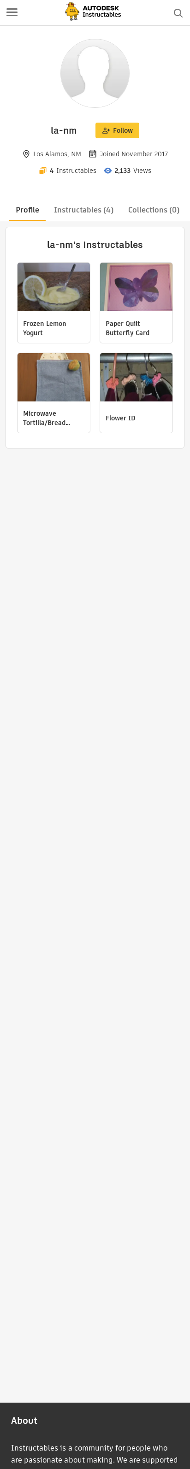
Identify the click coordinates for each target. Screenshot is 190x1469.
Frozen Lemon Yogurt (44, 328)
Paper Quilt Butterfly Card (127, 328)
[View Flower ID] (136, 378)
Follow (123, 130)
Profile (27, 210)
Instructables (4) (83, 210)
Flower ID (121, 418)
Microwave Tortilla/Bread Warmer (44, 418)
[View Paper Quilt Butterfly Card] (136, 288)
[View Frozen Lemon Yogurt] (54, 288)
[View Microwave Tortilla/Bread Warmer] (54, 378)
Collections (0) (153, 210)
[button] (12, 13)
